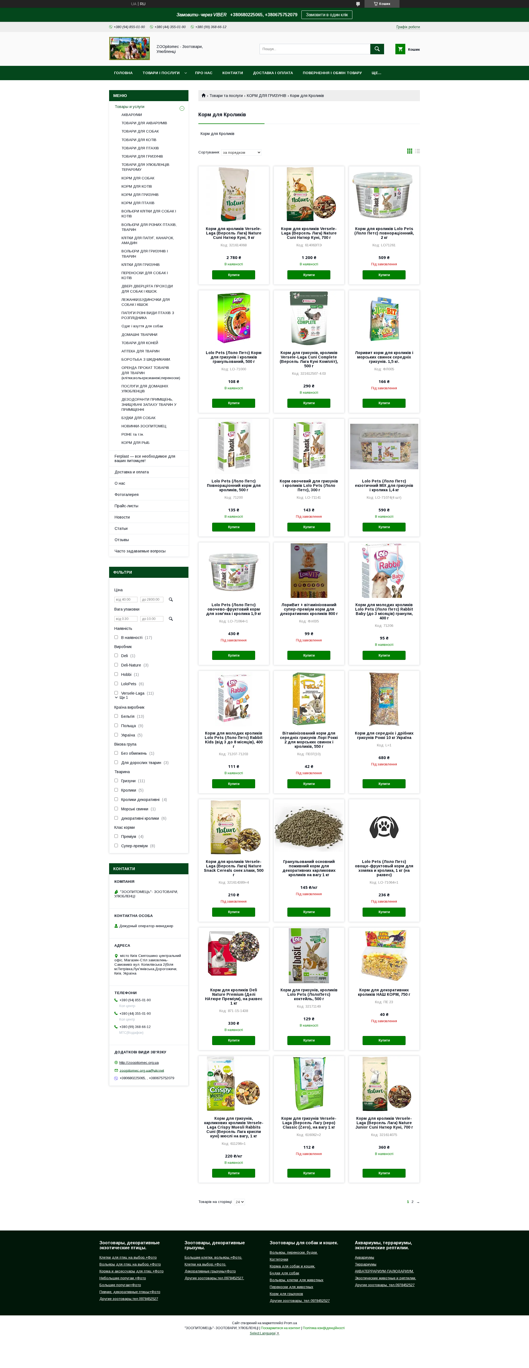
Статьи (121, 528)
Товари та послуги (226, 95)
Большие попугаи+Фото (120, 1285)
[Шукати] (377, 49)
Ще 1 (124, 697)
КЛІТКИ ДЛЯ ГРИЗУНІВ (141, 265)
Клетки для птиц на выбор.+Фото (128, 1257)
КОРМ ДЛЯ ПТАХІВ (138, 203)
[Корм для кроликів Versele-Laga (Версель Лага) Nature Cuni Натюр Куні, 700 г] (309, 194)
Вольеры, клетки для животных (296, 1280)
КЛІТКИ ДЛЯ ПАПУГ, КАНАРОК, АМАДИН (148, 240)
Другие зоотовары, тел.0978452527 (385, 1285)
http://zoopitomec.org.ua (139, 1063)
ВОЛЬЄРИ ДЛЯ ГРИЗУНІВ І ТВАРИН (145, 253)
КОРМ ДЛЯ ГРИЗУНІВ (266, 95)
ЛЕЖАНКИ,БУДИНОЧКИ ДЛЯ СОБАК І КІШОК (146, 302)
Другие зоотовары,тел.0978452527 (128, 1299)
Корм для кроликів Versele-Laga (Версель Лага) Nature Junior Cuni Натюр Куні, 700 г (384, 1122)
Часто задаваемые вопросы (140, 551)
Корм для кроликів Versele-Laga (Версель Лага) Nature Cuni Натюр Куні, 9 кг (233, 233)
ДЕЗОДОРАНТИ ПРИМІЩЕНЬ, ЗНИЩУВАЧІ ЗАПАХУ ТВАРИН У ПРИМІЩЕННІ (149, 404)
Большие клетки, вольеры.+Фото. (213, 1257)
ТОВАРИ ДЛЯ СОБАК (140, 131)
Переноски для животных (291, 1287)
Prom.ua (290, 1323)
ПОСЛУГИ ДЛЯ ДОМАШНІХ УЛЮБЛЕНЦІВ (145, 388)
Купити (233, 275)
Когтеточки (279, 1259)
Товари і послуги (161, 73)
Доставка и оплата (132, 472)
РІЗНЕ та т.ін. (133, 434)
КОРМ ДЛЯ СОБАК (138, 178)
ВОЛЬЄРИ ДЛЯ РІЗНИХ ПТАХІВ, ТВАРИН (149, 227)
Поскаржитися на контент (280, 1328)
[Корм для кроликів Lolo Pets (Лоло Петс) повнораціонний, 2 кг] (384, 194)
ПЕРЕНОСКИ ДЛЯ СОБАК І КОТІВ (145, 275)
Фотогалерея (127, 494)
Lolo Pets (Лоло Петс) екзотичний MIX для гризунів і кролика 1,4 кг (384, 485)
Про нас (203, 73)
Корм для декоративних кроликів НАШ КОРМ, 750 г (384, 992)
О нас (120, 483)
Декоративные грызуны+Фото (210, 1271)
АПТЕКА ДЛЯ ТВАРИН (141, 351)
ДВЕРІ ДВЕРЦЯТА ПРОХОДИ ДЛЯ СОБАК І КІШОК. (147, 288)
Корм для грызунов (286, 1294)
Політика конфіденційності (324, 1328)
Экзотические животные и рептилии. (385, 1278)
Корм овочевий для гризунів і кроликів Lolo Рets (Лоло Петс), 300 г (309, 485)
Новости (122, 517)
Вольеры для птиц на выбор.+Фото (130, 1264)
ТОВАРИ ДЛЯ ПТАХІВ (140, 148)
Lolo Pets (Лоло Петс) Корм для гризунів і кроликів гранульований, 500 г (233, 357)
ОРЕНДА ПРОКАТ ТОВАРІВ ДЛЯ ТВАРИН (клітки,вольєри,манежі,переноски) (151, 373)
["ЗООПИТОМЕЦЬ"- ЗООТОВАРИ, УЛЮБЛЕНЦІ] (129, 58)
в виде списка (417, 152)
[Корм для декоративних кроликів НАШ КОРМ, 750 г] (384, 955)
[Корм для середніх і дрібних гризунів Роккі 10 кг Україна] (384, 698)
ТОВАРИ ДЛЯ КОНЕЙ (140, 343)
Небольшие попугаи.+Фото (122, 1278)
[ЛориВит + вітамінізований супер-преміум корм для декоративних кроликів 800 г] (309, 570)
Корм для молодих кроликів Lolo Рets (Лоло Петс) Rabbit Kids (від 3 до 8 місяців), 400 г (234, 740)
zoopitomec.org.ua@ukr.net (142, 1070)
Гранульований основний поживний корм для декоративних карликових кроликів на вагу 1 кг (309, 868)
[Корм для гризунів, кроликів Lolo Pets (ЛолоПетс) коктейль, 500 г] (309, 955)
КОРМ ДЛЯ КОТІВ (137, 186)
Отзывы (122, 540)
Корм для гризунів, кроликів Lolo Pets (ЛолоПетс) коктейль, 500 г (309, 994)
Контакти (232, 73)
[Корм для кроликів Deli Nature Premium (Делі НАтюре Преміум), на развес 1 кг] (234, 955)
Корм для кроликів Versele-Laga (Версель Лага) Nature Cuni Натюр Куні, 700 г (309, 233)
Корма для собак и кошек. (292, 1266)
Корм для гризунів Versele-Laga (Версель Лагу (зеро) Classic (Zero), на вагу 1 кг (308, 1122)
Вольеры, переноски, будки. (294, 1252)
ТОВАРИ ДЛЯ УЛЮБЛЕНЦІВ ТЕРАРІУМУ (145, 167)
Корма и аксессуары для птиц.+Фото (131, 1271)
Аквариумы (364, 1257)
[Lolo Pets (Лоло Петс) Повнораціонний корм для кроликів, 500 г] (234, 446)
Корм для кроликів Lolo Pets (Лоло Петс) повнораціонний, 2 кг (384, 233)
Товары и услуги (129, 106)
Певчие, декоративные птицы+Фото (129, 1292)
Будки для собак (284, 1273)
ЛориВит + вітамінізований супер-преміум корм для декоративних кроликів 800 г (309, 609)
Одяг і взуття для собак (142, 326)
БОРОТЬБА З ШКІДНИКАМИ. (146, 359)
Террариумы (365, 1264)
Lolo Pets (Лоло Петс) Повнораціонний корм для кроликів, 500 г (234, 485)
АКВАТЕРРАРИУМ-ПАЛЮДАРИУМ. (384, 1271)
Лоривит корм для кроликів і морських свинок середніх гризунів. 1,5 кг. (384, 357)
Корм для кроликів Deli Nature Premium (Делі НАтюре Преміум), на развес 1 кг (233, 996)
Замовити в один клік (327, 14)
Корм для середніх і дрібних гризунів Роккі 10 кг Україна (384, 735)
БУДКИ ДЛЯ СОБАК (138, 418)
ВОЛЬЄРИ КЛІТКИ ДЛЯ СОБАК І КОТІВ (149, 213)
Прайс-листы (126, 506)
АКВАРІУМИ (132, 115)
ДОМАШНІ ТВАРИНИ (139, 335)
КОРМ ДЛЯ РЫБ (136, 443)
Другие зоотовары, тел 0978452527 (300, 1301)
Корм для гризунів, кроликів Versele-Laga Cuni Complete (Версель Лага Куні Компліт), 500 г (309, 359)
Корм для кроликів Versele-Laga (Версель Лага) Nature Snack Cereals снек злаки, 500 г (233, 868)
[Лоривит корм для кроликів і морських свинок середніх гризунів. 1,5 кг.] (384, 318)
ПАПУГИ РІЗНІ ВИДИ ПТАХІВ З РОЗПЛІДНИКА (148, 315)
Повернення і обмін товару (332, 73)
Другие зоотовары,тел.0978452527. (214, 1278)
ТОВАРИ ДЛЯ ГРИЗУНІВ (142, 156)
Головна (123, 73)
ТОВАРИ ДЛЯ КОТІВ (139, 140)
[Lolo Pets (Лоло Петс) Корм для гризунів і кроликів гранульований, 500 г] (234, 318)
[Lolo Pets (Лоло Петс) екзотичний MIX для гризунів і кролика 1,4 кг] (384, 446)
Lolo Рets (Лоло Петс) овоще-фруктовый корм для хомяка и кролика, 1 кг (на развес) (384, 868)
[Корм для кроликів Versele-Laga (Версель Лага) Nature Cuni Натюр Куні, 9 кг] (234, 194)
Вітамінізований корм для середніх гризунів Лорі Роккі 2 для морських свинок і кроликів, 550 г (309, 740)
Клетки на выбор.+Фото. (205, 1264)
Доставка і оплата (273, 73)
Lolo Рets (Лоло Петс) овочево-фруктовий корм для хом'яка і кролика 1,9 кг (233, 609)
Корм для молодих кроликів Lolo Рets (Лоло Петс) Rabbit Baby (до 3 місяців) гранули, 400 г (384, 611)
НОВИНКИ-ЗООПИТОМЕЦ (144, 426)
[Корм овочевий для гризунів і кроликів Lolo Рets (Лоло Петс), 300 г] (309, 446)
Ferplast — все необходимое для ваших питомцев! (145, 458)
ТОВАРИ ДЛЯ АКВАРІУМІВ (144, 123)
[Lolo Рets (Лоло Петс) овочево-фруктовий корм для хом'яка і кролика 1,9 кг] (234, 570)
